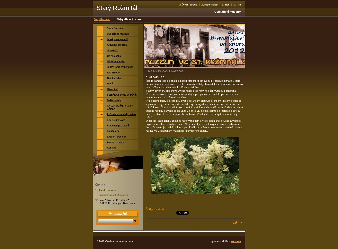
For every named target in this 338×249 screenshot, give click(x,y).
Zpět (235, 222)
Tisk (238, 5)
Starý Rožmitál (102, 19)
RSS (227, 5)
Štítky (149, 209)
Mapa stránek (211, 5)
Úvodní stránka (189, 5)
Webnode (236, 241)
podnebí (160, 209)
